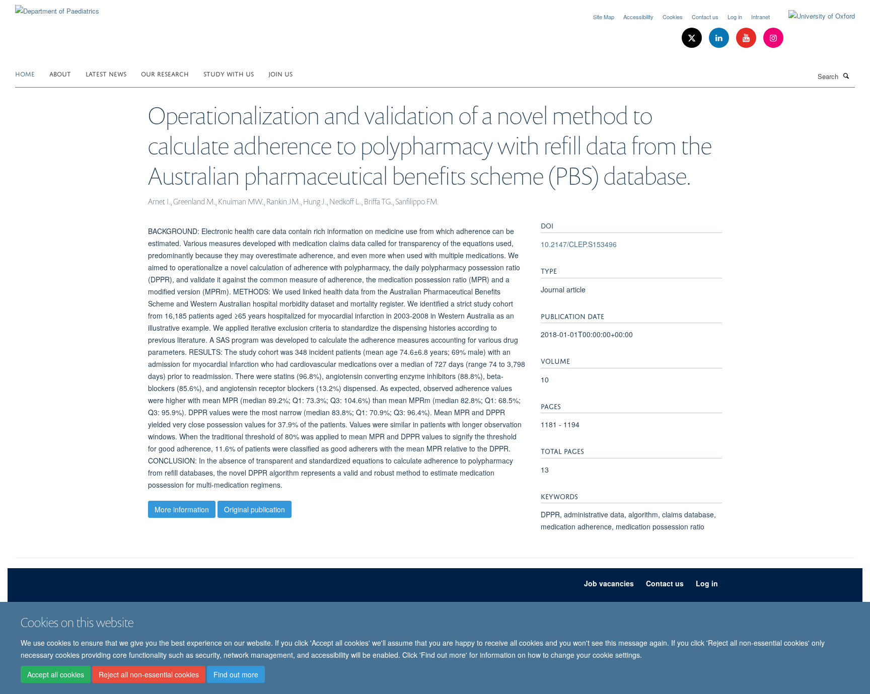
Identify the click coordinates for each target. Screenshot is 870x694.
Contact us (705, 17)
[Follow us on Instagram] (773, 38)
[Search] (846, 75)
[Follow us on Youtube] (747, 38)
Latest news (106, 73)
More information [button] (182, 509)
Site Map (603, 17)
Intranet (760, 17)
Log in (735, 17)
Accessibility (638, 17)
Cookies (673, 17)
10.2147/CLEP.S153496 (579, 244)
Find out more (235, 674)
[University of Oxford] (814, 16)
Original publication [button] (254, 509)
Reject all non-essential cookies (149, 674)
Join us (280, 73)
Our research (165, 73)
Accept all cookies (55, 674)
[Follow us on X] (693, 38)
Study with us (228, 73)
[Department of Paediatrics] (57, 7)
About (60, 73)
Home (25, 73)
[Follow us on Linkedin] (720, 38)
